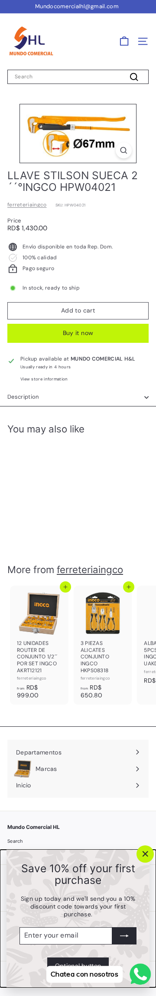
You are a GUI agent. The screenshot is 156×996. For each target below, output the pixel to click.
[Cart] (124, 41)
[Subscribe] (124, 935)
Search (15, 841)
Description (23, 396)
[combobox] (78, 77)
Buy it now (78, 333)
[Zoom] (124, 150)
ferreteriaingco (27, 204)
